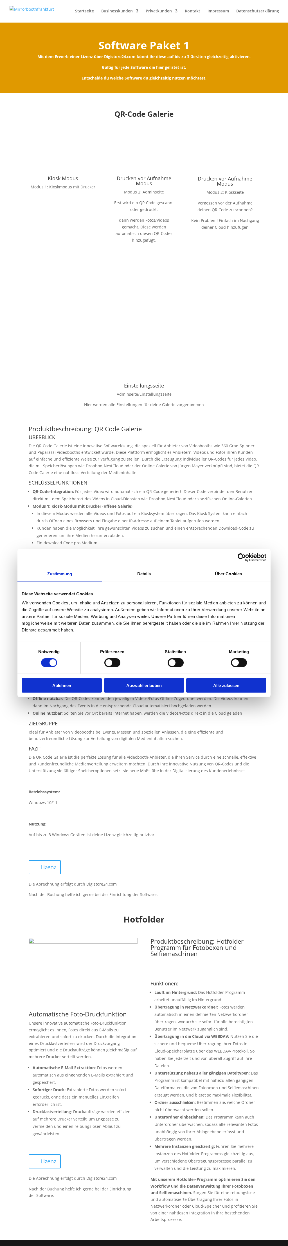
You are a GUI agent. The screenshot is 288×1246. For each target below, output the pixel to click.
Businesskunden (117, 11)
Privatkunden (159, 11)
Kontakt (192, 11)
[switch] (112, 662)
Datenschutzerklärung (257, 11)
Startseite (84, 11)
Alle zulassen (226, 685)
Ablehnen (61, 685)
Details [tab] (144, 573)
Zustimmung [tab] (59, 573)
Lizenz (48, 867)
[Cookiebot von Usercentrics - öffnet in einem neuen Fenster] (241, 557)
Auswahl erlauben (144, 685)
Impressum (218, 11)
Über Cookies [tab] (228, 573)
